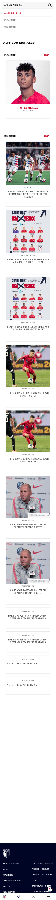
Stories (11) (10, 27)
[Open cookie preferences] (50, 889)
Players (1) (10, 20)
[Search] (19, 896)
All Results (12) (12, 13)
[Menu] (49, 895)
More (46, 55)
